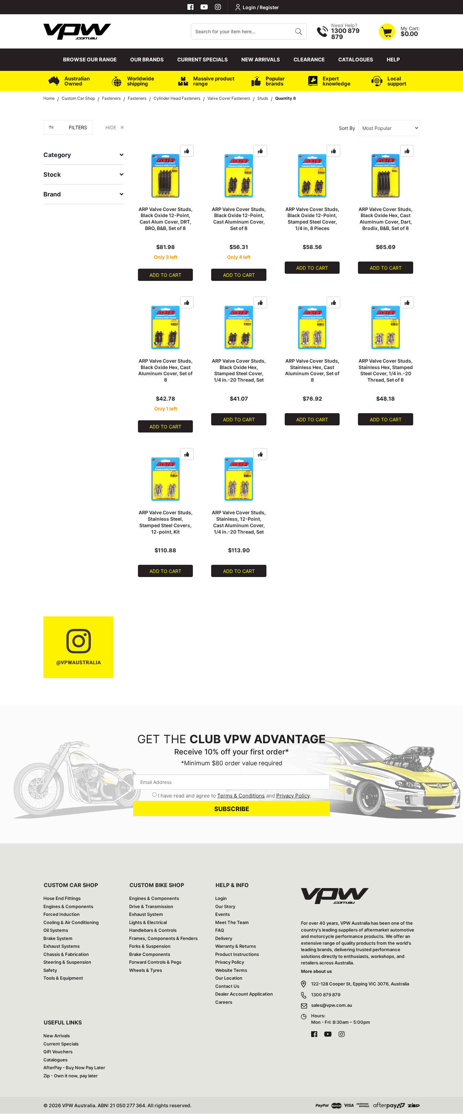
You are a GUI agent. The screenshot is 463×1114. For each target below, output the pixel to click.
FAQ (219, 930)
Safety (50, 970)
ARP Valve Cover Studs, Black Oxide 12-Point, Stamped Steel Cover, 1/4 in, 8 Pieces (312, 218)
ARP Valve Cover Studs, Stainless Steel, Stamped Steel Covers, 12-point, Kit (166, 522)
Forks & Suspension (149, 946)
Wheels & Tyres (145, 970)
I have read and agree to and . (234, 795)
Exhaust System (146, 914)
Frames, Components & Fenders (163, 938)
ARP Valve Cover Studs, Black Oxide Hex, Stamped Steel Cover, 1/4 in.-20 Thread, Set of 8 (239, 373)
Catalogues (355, 59)
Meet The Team (232, 922)
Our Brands (147, 59)
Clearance (309, 59)
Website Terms (231, 970)
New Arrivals (260, 59)
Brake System (58, 938)
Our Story (225, 906)
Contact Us (227, 986)
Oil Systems (55, 930)
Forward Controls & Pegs (155, 962)
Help (393, 59)
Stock (52, 174)
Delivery (223, 938)
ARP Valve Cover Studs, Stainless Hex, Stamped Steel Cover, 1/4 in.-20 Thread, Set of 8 (386, 370)
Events (222, 914)
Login (221, 898)
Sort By (347, 128)
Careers (223, 1002)
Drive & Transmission (151, 906)
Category (57, 154)
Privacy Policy (292, 795)
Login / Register (261, 7)
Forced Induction (61, 914)
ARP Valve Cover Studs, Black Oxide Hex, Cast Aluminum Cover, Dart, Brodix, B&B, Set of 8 (385, 218)
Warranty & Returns (235, 946)
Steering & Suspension (67, 962)
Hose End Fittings (62, 898)
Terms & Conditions (241, 795)
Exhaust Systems (61, 946)
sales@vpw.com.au (331, 1005)
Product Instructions (237, 954)
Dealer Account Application (244, 994)
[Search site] (298, 31)
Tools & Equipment (63, 978)
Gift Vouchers (58, 1051)
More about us (316, 971)
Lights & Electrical (148, 922)
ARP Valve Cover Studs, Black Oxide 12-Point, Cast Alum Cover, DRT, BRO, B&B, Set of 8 (166, 218)
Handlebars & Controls (153, 930)
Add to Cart (165, 275)
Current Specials (202, 59)
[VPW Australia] (77, 31)
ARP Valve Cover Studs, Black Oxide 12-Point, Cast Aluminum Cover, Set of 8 (239, 218)
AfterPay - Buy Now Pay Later (74, 1067)
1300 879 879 (325, 994)
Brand (52, 194)
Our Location (228, 978)
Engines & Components (68, 906)
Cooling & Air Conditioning (71, 922)
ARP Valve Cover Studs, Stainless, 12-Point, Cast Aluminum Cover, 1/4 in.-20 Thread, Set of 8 (239, 525)
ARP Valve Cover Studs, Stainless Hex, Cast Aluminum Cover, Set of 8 (312, 370)
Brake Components (149, 954)
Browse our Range (90, 59)
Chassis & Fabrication (66, 954)
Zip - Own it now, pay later (70, 1075)
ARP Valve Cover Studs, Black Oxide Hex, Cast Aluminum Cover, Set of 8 (165, 370)
